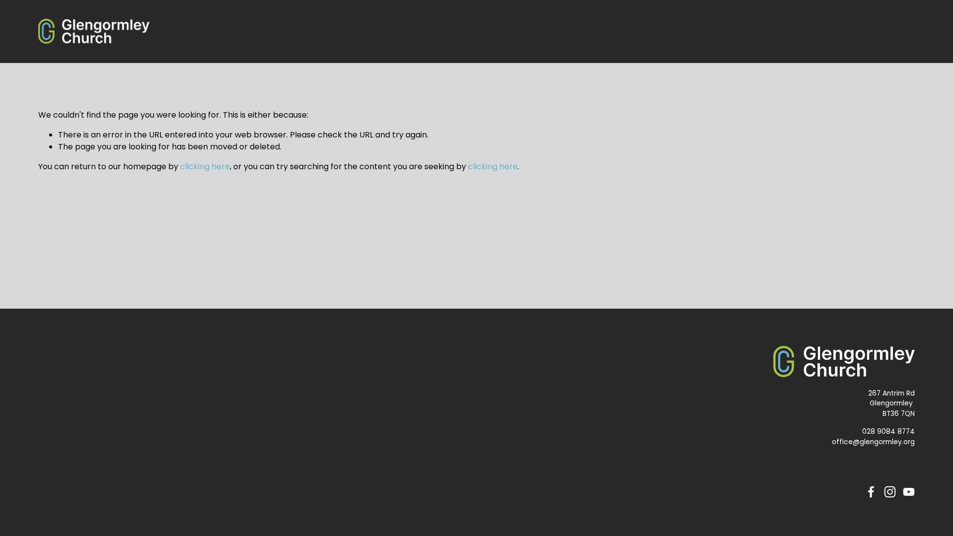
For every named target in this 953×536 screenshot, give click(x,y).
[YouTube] (909, 492)
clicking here (205, 166)
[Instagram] (890, 492)
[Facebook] (871, 492)
